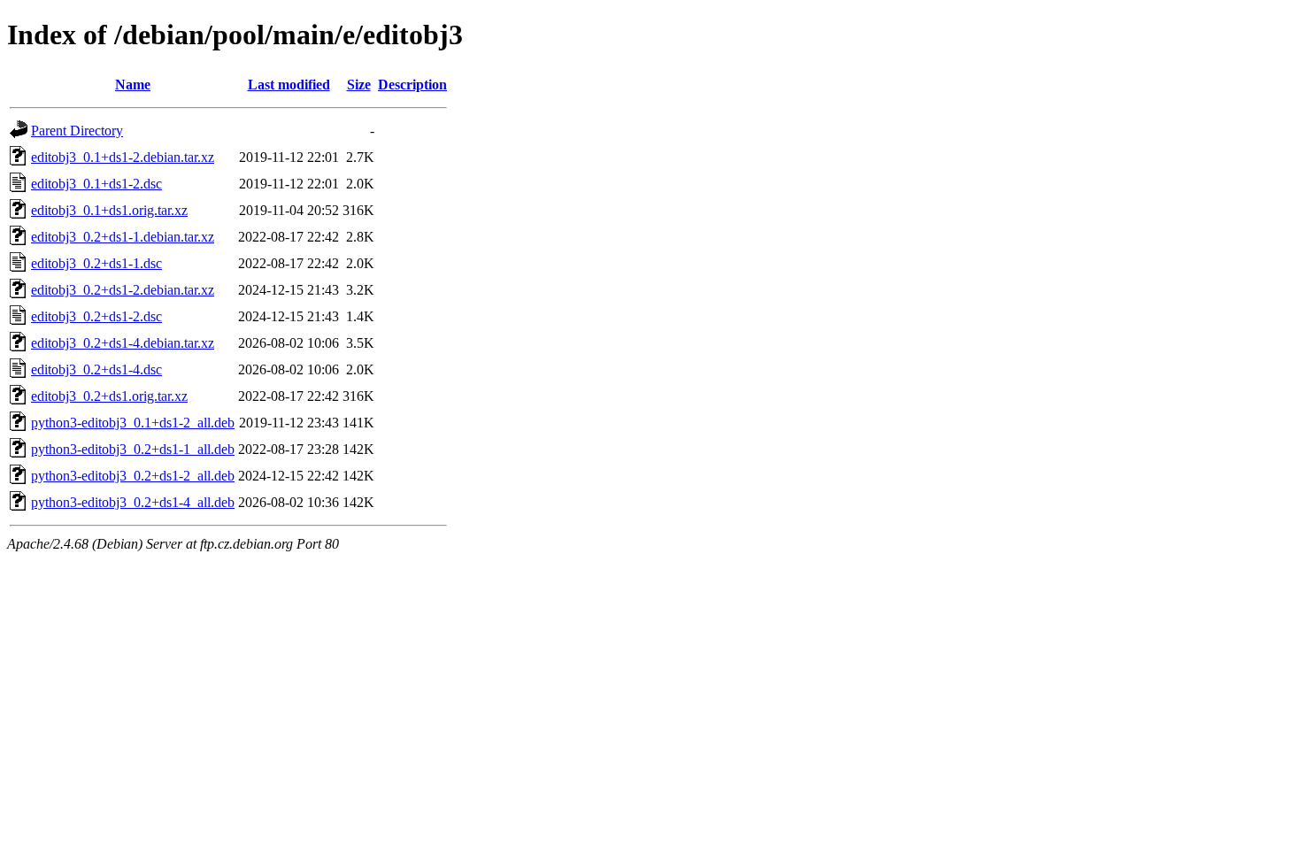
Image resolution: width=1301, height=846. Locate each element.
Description (412, 84)
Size (359, 84)
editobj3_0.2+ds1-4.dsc (96, 369)
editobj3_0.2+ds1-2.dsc (96, 316)
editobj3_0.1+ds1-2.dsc (96, 183)
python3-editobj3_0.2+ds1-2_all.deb (133, 475)
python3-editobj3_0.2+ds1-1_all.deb (133, 449)
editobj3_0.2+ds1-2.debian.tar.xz (122, 289)
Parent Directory (77, 130)
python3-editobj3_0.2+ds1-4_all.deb (133, 502)
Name (132, 84)
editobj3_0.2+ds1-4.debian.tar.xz (122, 342)
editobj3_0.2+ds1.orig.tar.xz (109, 396)
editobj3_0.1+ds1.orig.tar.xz (109, 210)
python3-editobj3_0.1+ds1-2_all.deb (133, 422)
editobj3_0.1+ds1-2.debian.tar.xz (122, 157)
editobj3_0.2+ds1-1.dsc (96, 263)
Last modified (289, 84)
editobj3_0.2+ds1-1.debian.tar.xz (122, 236)
